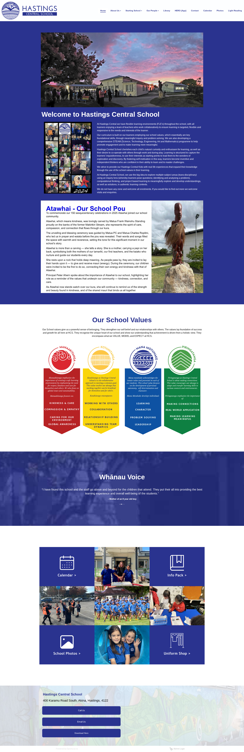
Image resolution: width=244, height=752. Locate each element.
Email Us (81, 725)
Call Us (81, 714)
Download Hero (81, 737)
